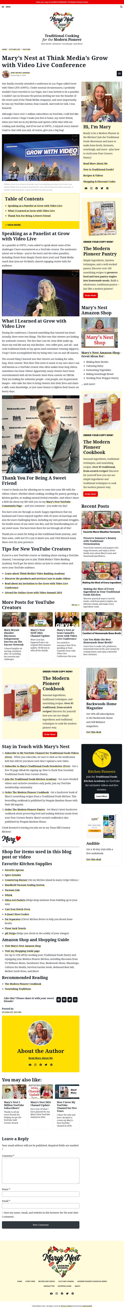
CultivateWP (87, 1306)
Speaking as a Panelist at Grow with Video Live (35, 205)
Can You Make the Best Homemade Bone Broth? (98, 641)
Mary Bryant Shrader (20, 73)
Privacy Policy (66, 1306)
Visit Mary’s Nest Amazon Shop (23, 945)
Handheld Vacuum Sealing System (25, 885)
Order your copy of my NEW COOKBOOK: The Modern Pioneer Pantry (62, 2)
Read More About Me (41, 1058)
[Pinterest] (51, 1064)
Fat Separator (13, 919)
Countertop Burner (16, 880)
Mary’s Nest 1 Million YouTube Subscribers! (14, 1105)
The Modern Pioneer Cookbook (23, 983)
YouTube (26, 49)
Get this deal (93, 732)
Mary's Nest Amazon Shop (100, 353)
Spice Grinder (13, 875)
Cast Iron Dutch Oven (17, 909)
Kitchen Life (14, 49)
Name (6, 1189)
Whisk (8, 895)
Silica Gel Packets (15, 900)
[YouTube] (30, 1064)
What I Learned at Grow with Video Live (31, 210)
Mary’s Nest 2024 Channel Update (41, 1104)
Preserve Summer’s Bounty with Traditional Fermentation (99, 541)
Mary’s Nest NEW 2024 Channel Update (40, 632)
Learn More (101, 796)
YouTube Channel (66, 1281)
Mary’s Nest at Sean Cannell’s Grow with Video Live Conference (67, 634)
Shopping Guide (64, 1286)
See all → (75, 605)
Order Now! (49, 734)
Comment (8, 1155)
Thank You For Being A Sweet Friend (29, 215)
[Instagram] (35, 1064)
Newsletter (49, 1286)
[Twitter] (46, 1064)
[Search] (121, 6)
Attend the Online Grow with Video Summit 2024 (33, 592)
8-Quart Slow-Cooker (17, 914)
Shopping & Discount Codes (99, 181)
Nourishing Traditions (18, 988)
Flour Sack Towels (15, 928)
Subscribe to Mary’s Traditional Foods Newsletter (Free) (37, 766)
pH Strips (10, 933)
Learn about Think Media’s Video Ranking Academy (35, 573)
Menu (8, 7)
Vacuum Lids (12, 890)
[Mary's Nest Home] (62, 21)
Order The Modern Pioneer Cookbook (27, 792)
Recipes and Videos (46, 1281)
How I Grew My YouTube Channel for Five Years (67, 1107)
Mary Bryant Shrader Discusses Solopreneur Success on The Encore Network (14, 637)
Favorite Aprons (14, 870)
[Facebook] (40, 1064)
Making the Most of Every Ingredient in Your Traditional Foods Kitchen (101, 591)
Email (6, 1201)
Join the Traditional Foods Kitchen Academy (31, 779)
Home (4, 49)
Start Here (30, 1281)
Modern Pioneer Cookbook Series (92, 1281)
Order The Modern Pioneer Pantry (25, 809)
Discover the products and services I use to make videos (37, 578)
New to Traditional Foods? (98, 169)
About (77, 1286)
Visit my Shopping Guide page (22, 951)
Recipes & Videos (93, 175)
